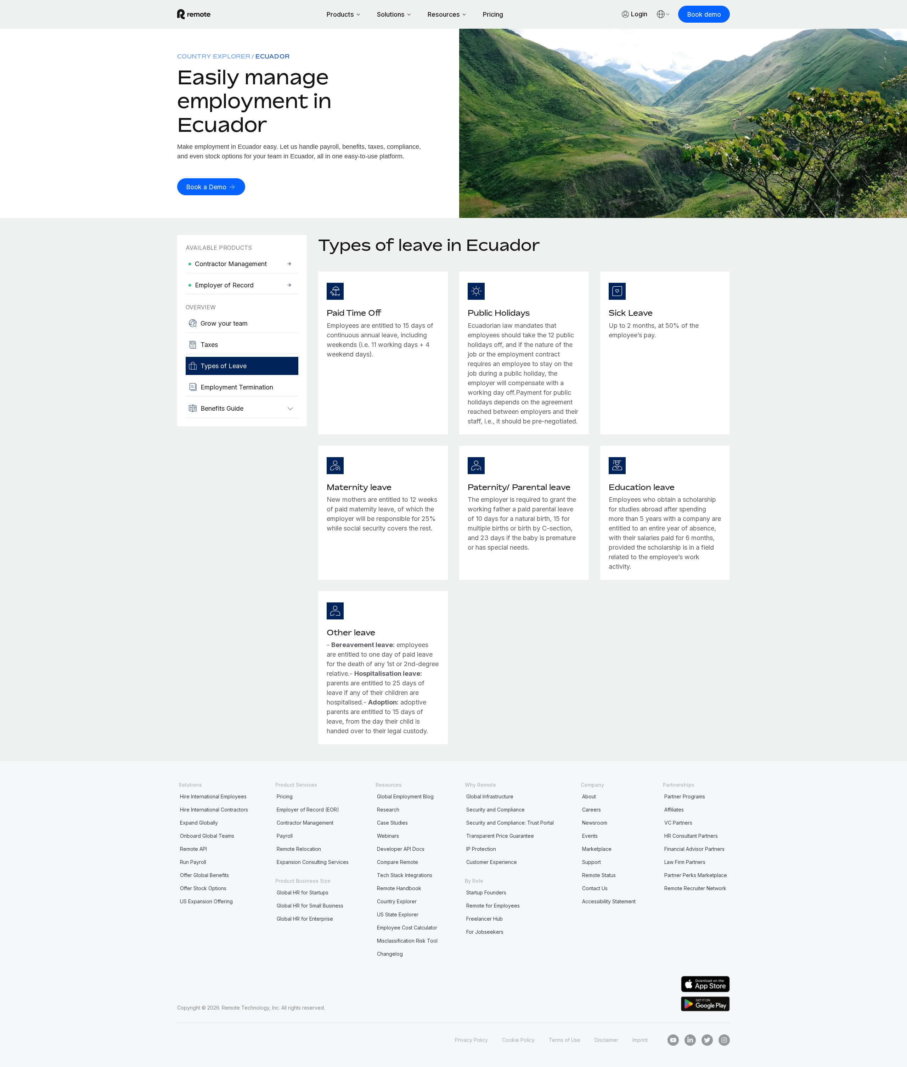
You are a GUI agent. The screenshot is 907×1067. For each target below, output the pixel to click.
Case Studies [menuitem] (392, 823)
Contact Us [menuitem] (595, 888)
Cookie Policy (518, 1040)
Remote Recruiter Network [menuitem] (695, 888)
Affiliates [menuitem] (674, 810)
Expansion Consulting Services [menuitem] (313, 862)
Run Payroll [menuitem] (193, 862)
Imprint (640, 1040)
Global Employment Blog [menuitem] (405, 796)
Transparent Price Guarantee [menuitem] (500, 836)
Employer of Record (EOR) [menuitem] (308, 810)
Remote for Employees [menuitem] (493, 906)
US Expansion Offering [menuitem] (206, 901)
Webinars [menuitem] (388, 836)
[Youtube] (673, 1040)
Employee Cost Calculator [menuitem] (407, 928)
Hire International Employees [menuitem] (213, 796)
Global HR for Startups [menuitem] (302, 892)
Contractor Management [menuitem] (305, 823)
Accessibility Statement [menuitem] (609, 901)
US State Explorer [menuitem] (397, 914)
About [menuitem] (589, 796)
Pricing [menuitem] (285, 796)
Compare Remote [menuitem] (397, 862)
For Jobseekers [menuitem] (484, 932)
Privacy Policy (471, 1040)
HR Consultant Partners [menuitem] (691, 836)
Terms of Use (564, 1040)
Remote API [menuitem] (193, 849)
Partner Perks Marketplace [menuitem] (695, 875)
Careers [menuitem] (591, 810)
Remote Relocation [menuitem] (299, 849)
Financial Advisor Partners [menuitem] (694, 849)
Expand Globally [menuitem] (199, 823)
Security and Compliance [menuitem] (495, 810)
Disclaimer (606, 1040)
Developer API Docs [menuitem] (400, 849)
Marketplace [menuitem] (597, 849)
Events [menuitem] (590, 836)
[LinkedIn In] (690, 1040)
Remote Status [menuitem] (599, 875)
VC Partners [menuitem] (678, 823)
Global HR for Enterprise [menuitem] (305, 919)
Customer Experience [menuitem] (491, 862)
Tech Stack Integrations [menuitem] (404, 875)
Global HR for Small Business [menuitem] (310, 906)
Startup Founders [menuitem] (486, 892)
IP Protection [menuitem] (481, 849)
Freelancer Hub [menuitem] (484, 919)
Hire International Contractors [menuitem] (214, 810)
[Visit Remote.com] (193, 14)
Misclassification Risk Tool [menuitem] (407, 941)
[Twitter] (707, 1040)
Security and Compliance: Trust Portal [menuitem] (510, 823)
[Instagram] (724, 1040)
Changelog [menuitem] (390, 954)
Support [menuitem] (591, 862)
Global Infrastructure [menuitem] (489, 796)
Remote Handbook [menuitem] (399, 888)
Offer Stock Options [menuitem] (203, 888)
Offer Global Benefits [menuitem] (204, 875)
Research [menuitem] (388, 810)
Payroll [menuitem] (285, 836)
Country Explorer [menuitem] (213, 56)
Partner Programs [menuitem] (684, 796)
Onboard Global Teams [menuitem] (207, 836)
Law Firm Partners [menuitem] (684, 862)
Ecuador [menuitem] (272, 56)
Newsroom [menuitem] (594, 823)
